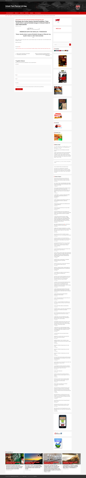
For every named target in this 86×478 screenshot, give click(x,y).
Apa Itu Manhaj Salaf (9, 13)
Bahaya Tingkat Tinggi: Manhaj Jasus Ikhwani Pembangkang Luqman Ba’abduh (23, 54)
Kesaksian (32, 19)
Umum (43, 19)
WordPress (35, 476)
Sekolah (39, 48)
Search (70, 45)
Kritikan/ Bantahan (38, 19)
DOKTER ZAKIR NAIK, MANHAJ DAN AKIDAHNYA (61, 305)
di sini (19, 46)
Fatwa (22, 48)
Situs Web (16, 82)
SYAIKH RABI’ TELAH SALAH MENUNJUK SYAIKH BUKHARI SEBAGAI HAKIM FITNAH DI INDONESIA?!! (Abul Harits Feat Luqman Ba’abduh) (61, 317)
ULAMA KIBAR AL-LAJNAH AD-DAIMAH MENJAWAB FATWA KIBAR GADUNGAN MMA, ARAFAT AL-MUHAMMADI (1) (62, 195)
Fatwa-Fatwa (28, 19)
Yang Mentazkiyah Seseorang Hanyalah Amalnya (61, 333)
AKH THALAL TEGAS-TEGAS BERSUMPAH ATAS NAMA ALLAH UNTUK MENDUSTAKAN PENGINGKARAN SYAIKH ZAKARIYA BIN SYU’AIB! (62, 184)
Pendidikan (33, 48)
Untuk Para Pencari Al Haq (16, 6)
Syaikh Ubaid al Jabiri (47, 48)
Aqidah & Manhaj (18, 19)
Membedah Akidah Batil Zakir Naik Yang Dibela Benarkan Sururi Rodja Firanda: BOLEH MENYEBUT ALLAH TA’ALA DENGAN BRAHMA (62, 358)
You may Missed (9, 452)
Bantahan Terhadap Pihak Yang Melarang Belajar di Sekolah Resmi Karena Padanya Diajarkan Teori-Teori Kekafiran (42, 54)
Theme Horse (24, 476)
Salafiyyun (36, 48)
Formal (25, 48)
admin (20, 26)
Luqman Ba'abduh (28, 48)
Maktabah (31, 13)
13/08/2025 (45, 472)
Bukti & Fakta (23, 19)
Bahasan (16, 13)
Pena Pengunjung (38, 13)
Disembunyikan (19, 48)
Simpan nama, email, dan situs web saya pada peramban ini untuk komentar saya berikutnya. (30, 86)
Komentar (17, 64)
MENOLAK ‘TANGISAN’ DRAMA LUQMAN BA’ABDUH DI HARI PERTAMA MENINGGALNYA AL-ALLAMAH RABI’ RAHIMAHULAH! (62, 268)
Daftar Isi (21, 13)
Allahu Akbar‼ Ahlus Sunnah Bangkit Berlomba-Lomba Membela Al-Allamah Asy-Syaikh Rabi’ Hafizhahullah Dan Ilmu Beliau (62, 409)
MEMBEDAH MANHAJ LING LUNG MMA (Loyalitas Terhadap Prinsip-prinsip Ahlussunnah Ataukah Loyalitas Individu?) (62, 341)
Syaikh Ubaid (42, 48)
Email (16, 78)
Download (26, 13)
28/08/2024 (17, 26)
